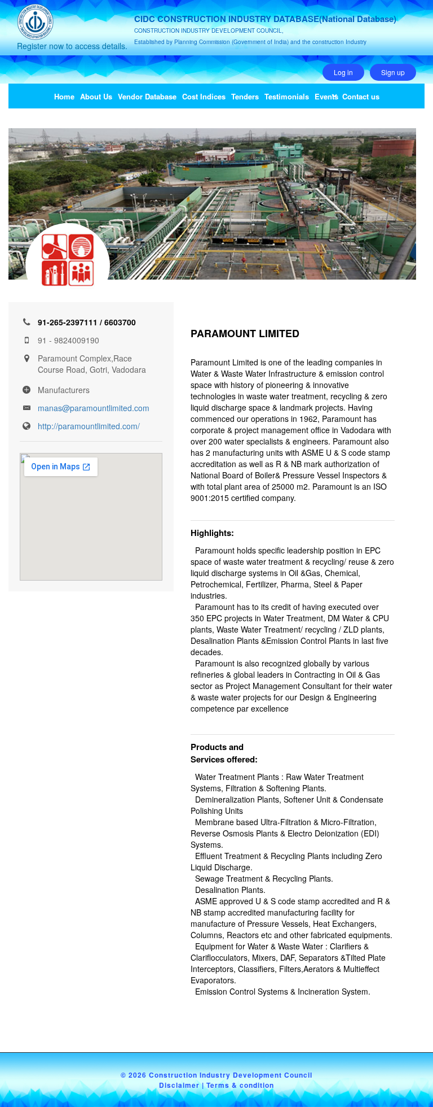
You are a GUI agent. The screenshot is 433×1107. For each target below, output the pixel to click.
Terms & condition (240, 1085)
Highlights (211, 532)
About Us (96, 96)
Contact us (360, 96)
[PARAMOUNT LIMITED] (67, 265)
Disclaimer (179, 1085)
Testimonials (286, 96)
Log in (343, 72)
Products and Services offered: (224, 752)
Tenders (245, 96)
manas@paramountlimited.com (93, 407)
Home (64, 96)
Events (326, 96)
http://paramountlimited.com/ (89, 426)
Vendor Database (147, 96)
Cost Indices (204, 96)
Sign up (393, 72)
